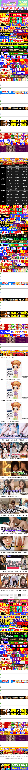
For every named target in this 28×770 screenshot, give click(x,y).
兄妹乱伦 (17, 200)
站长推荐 (3, 179)
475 (11, 595)
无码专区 (3, 196)
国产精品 (9, 166)
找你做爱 (24, 177)
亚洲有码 (9, 169)
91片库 (9, 191)
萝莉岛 (24, 191)
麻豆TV (17, 189)
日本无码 (24, 166)
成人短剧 (24, 200)
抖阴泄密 (24, 197)
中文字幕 (17, 171)
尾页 (16, 597)
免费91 (17, 194)
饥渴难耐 (17, 177)
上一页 (6, 595)
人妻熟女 (9, 174)
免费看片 (9, 194)
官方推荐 (3, 184)
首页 (2, 595)
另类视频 (24, 174)
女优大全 (17, 191)
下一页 (23, 595)
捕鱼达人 (9, 183)
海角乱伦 (24, 194)
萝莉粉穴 (17, 197)
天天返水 (24, 186)
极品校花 (9, 203)
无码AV (3, 190)
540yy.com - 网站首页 (13, 12)
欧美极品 (17, 169)
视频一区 (3, 167)
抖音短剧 (9, 189)
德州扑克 (24, 183)
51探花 (24, 189)
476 (15, 595)
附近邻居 (9, 177)
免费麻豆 (9, 197)
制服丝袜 (17, 174)
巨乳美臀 (24, 171)
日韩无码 (24, 203)
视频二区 (3, 173)
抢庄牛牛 (17, 183)
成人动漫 (24, 169)
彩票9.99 (9, 186)
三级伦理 (9, 171)
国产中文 (9, 200)
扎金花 (17, 186)
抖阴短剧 (17, 203)
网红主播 (17, 166)
